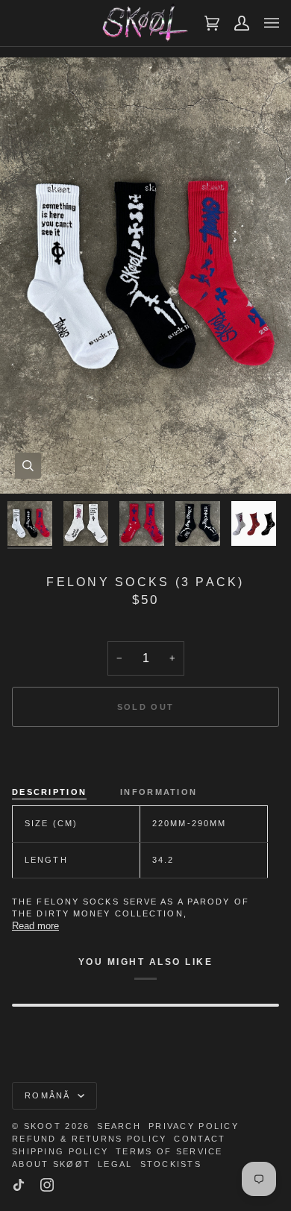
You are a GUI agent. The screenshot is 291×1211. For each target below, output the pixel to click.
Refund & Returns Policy (89, 1138)
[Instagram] (47, 1185)
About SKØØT (51, 1164)
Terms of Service (169, 1151)
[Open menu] (264, 23)
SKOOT (42, 1126)
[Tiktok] (18, 1185)
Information (158, 791)
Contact (199, 1138)
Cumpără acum (145, 757)
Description (49, 791)
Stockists (171, 1164)
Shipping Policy (60, 1151)
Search (119, 1126)
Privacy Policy (193, 1126)
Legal (115, 1164)
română (50, 1095)
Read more (35, 925)
